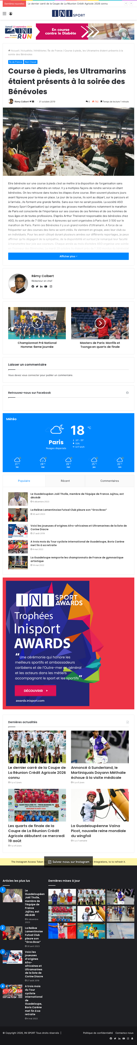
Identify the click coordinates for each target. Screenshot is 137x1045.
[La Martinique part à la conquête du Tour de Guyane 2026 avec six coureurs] (120, 914)
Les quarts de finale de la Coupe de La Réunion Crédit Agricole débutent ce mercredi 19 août (36, 833)
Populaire (24, 480)
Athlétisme (40, 50)
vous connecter (30, 375)
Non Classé (30, 62)
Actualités (26, 50)
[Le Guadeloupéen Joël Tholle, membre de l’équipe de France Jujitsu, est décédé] (18, 499)
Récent (65, 480)
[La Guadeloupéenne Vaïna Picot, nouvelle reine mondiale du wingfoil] (100, 805)
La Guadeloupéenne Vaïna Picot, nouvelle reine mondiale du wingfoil (98, 830)
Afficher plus (68, 256)
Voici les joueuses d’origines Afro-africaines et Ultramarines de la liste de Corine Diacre (79, 527)
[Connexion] (10, 15)
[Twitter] (38, 287)
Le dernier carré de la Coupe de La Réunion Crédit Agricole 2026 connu (37, 772)
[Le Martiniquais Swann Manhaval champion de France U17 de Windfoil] (62, 897)
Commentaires (109, 480)
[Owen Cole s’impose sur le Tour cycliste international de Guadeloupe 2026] (91, 931)
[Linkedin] (42, 287)
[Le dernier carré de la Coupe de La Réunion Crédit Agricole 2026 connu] (37, 747)
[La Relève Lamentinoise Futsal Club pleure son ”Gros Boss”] (18, 515)
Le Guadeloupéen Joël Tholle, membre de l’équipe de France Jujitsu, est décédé (77, 495)
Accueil (14, 50)
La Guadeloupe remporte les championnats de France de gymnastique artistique (77, 559)
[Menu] (4, 15)
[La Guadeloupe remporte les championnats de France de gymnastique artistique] (18, 562)
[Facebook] (34, 287)
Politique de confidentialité (98, 1032)
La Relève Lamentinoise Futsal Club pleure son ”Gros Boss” (69, 510)
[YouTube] (46, 287)
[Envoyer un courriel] (33, 101)
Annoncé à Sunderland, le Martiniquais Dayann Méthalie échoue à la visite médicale (74, 3)
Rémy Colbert (22, 101)
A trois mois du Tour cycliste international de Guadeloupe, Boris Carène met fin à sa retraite (77, 543)
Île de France (55, 50)
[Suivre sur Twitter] (30, 101)
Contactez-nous (124, 1032)
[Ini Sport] (68, 13)
